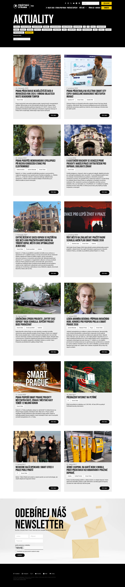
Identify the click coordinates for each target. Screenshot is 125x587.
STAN (79, 29)
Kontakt (97, 8)
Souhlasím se (28, 551)
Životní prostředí (26, 26)
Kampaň (30, 29)
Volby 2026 (57, 29)
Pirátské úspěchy (72, 8)
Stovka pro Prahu (60, 8)
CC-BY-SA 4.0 (21, 577)
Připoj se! (91, 8)
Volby (64, 29)
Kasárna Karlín (87, 29)
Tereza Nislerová (47, 29)
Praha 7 (101, 29)
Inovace (23, 29)
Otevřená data (75, 243)
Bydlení (16, 29)
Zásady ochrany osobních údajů (19, 579)
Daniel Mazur (77, 26)
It (84, 26)
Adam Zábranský (67, 26)
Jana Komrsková (55, 26)
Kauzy (93, 26)
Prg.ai (91, 327)
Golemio (40, 249)
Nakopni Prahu (83, 327)
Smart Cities (29, 32)
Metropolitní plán (18, 32)
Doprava (16, 26)
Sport (95, 29)
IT (88, 26)
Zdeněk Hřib (72, 29)
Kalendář (107, 3)
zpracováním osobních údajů (31, 551)
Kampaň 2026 (101, 26)
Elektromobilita (20, 169)
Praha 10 (37, 29)
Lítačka (69, 476)
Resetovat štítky (17, 35)
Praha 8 (108, 29)
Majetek (46, 26)
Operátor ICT (71, 99)
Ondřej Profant (78, 476)
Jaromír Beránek (37, 26)
